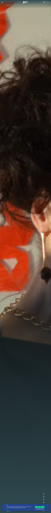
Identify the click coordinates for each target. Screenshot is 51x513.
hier (25, 507)
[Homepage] (25, 2)
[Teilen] (44, 502)
